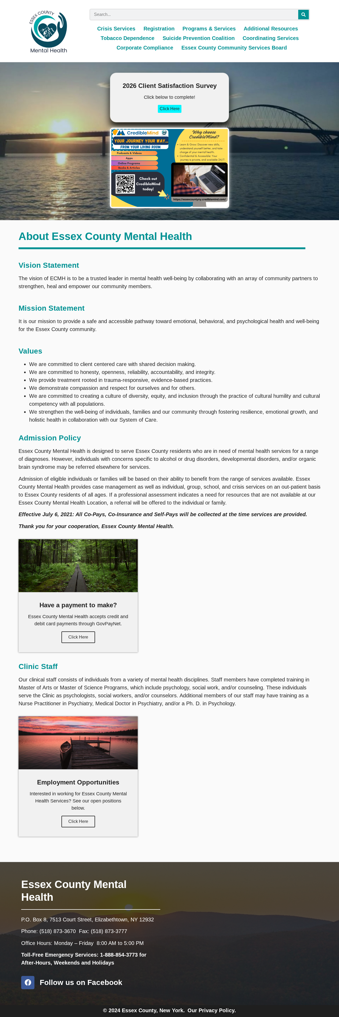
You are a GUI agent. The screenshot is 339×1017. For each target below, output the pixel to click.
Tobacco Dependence (127, 38)
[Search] (303, 14)
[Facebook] (27, 982)
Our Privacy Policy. (212, 1010)
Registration (159, 29)
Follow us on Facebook (81, 982)
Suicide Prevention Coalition (199, 38)
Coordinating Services (271, 38)
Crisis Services (116, 29)
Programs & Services (209, 29)
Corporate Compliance (145, 48)
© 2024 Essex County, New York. (144, 1010)
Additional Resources (271, 29)
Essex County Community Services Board (234, 48)
